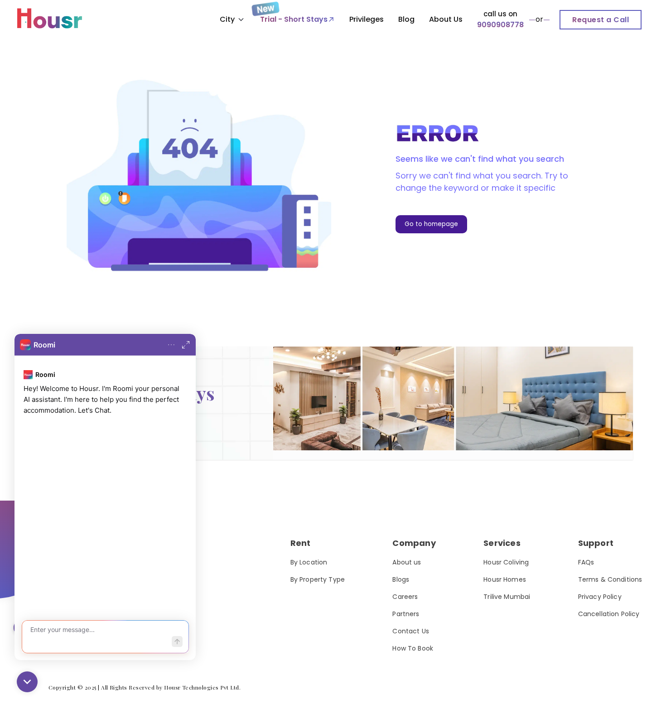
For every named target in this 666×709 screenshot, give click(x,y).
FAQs (586, 562)
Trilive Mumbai (506, 596)
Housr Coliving (506, 562)
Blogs (400, 579)
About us (406, 562)
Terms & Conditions (610, 579)
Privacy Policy (600, 596)
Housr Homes (504, 579)
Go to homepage (431, 224)
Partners (405, 613)
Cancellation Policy (609, 613)
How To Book (412, 648)
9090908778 (500, 24)
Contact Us (410, 631)
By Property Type (317, 579)
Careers (405, 596)
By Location (309, 562)
